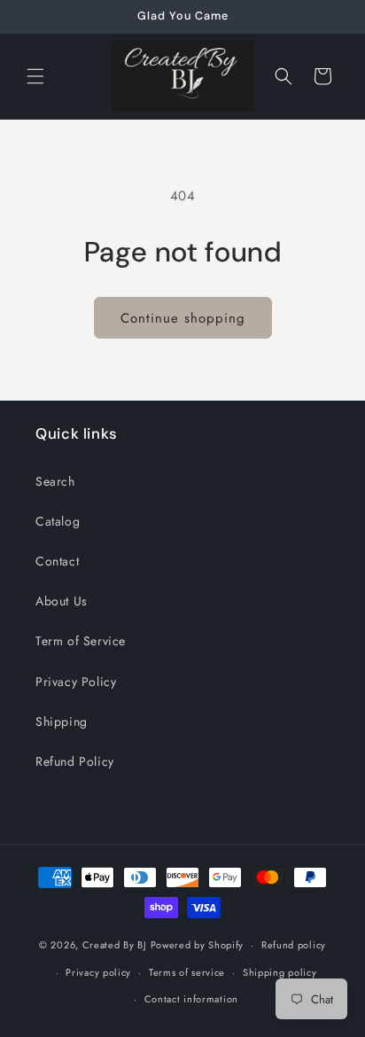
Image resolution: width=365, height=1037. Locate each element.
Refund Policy (74, 761)
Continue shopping (182, 318)
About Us (61, 601)
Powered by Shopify (198, 945)
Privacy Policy (75, 681)
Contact (57, 561)
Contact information (191, 999)
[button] (35, 76)
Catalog (57, 521)
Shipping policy (280, 972)
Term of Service (80, 641)
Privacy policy (98, 972)
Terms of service (187, 972)
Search (55, 481)
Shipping (61, 721)
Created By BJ (114, 945)
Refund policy (293, 945)
